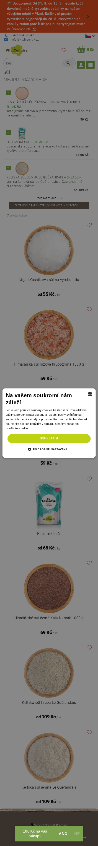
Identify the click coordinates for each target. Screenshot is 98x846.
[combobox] (90, 394)
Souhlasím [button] (49, 438)
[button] (49, 449)
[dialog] (49, 423)
